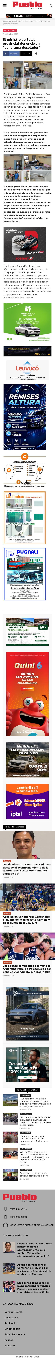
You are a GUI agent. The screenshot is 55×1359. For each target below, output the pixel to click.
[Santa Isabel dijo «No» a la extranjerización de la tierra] (10, 1175)
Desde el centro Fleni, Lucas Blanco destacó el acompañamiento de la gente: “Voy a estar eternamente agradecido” (26, 869)
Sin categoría (12, 21)
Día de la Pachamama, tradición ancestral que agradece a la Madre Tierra (34, 1138)
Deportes (7, 962)
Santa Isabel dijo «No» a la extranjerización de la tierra (34, 1174)
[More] (36, 53)
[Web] (27, 801)
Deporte (7, 861)
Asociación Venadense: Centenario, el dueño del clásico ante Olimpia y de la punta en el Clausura (26, 919)
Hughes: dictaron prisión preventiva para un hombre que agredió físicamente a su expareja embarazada (35, 1102)
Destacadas (25, 1095)
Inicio (5, 21)
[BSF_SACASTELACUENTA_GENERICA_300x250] (27, 1064)
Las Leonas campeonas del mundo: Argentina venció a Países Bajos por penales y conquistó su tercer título (27, 968)
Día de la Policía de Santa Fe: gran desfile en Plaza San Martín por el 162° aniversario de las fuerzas (35, 1121)
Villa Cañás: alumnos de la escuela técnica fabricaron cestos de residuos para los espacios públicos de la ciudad (34, 1157)
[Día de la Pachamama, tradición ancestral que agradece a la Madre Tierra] (10, 1137)
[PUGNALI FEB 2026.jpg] (27, 574)
